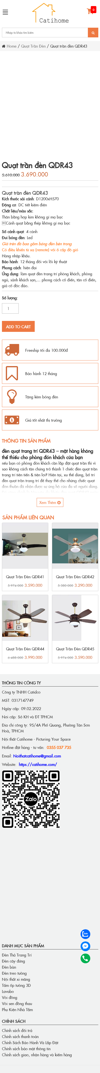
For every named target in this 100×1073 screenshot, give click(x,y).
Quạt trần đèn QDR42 (75, 576)
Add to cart (18, 326)
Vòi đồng (9, 997)
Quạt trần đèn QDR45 (75, 648)
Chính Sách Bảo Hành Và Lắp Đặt (30, 1042)
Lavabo (8, 991)
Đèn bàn (9, 967)
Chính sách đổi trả (17, 1030)
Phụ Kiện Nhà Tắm (17, 1009)
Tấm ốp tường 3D (16, 985)
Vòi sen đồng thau (17, 1003)
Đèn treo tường (14, 973)
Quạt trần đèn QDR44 (25, 648)
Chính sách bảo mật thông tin (26, 1048)
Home (12, 46)
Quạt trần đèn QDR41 (25, 576)
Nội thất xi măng (16, 979)
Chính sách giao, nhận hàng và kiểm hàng (37, 1054)
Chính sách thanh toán (20, 1036)
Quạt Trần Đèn (33, 46)
